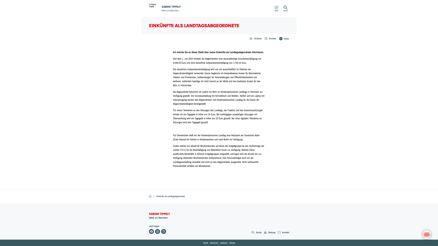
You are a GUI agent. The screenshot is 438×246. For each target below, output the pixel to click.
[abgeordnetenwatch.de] (163, 231)
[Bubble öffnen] (426, 234)
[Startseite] (150, 196)
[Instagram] (157, 231)
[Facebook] (151, 231)
